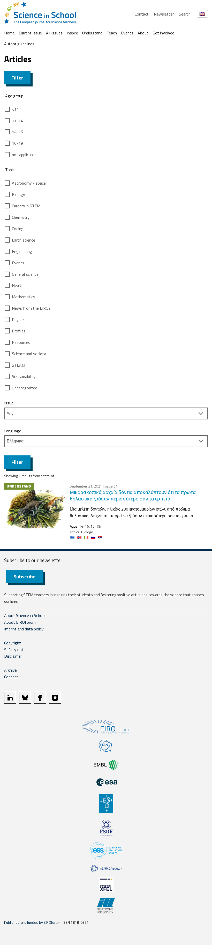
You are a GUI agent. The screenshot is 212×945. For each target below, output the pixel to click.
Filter (17, 78)
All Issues (54, 33)
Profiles (19, 331)
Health (18, 285)
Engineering (22, 251)
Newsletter (164, 14)
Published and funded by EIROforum (32, 922)
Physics (18, 319)
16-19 (17, 143)
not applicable (24, 154)
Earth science (23, 240)
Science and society (29, 354)
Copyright (12, 643)
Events (127, 33)
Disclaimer (13, 656)
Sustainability (23, 376)
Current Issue (30, 33)
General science (25, 274)
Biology (18, 194)
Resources (21, 342)
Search (185, 14)
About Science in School (25, 615)
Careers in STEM (26, 206)
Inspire (72, 33)
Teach (112, 33)
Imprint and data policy (24, 629)
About (143, 33)
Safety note (15, 649)
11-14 (17, 121)
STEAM (18, 365)
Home (9, 33)
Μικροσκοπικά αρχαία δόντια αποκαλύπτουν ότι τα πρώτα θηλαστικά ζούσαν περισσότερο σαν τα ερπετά (133, 495)
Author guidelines (19, 44)
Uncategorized (24, 388)
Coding (18, 229)
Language (12, 431)
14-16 (17, 132)
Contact (142, 14)
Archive (10, 670)
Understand (92, 33)
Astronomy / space (29, 183)
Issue (8, 403)
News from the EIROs (31, 308)
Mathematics (23, 297)
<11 (15, 109)
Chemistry (20, 217)
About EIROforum (20, 622)
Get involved (163, 33)
